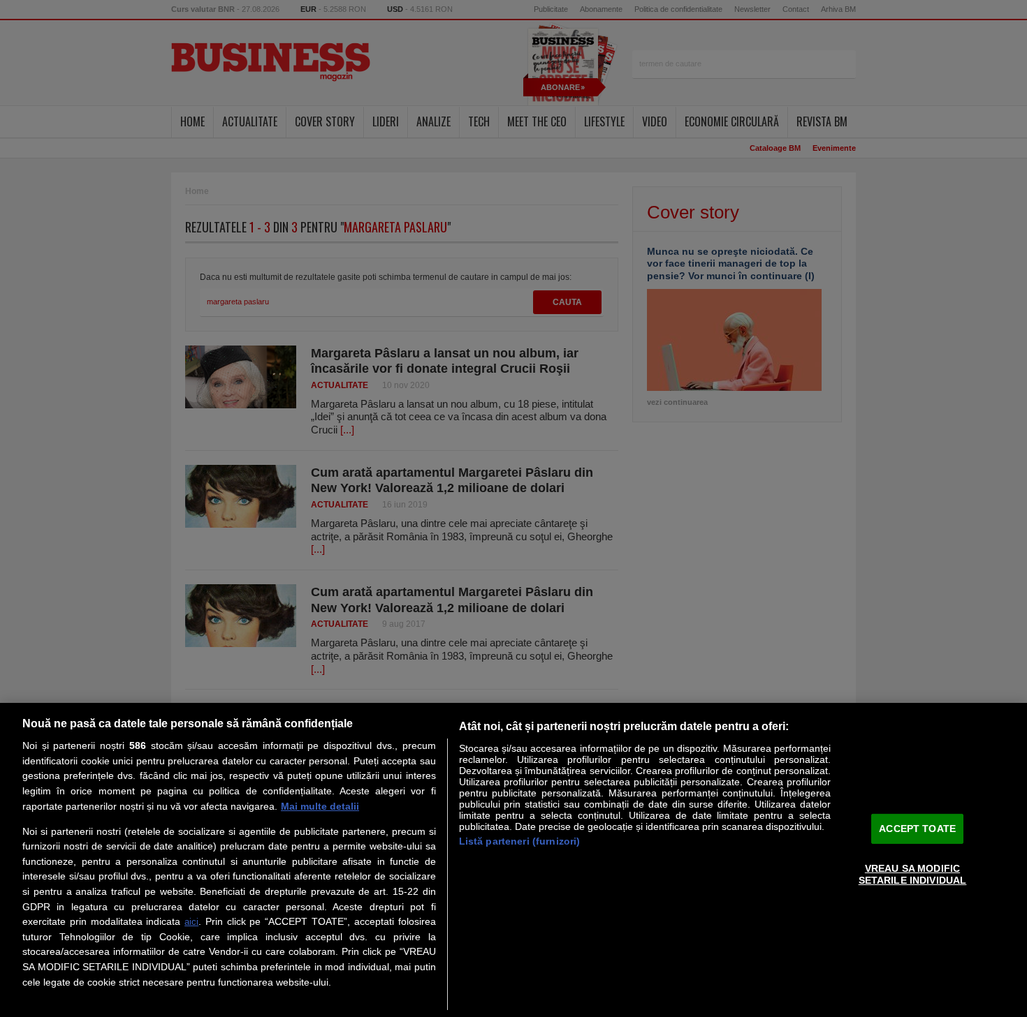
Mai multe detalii (320, 806)
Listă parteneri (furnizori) (520, 841)
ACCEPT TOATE (917, 828)
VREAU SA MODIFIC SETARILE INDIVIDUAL (913, 874)
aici (191, 921)
